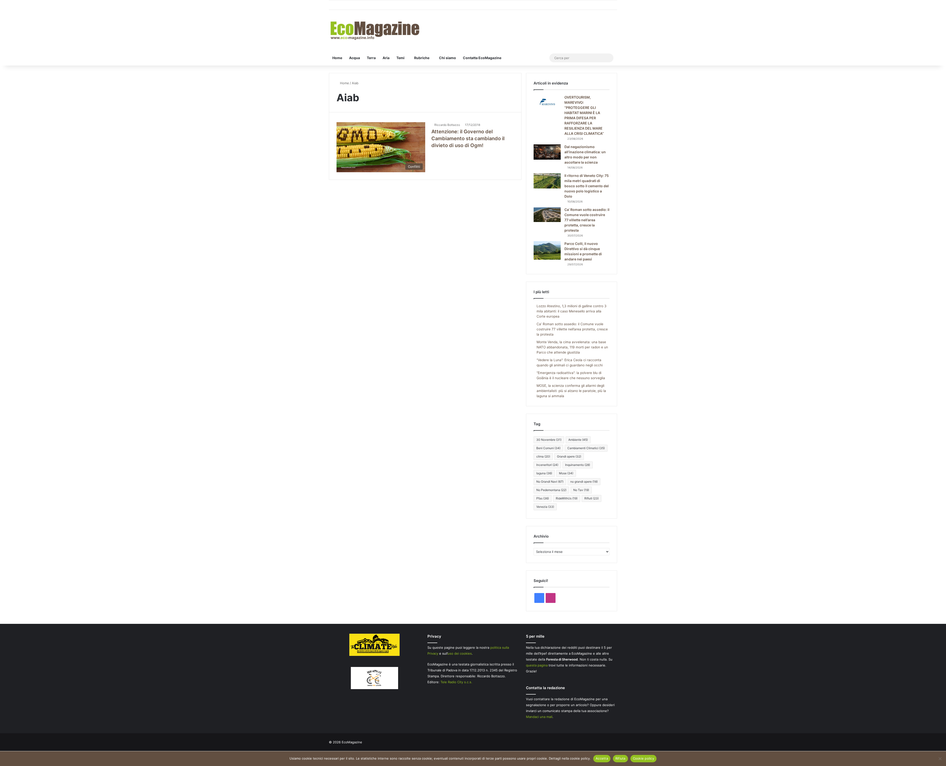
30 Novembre (548, 440)
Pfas (542, 498)
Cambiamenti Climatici (586, 448)
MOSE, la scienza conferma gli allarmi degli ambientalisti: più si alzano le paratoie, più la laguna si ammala (571, 391)
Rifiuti (591, 498)
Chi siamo (447, 58)
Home (337, 58)
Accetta (602, 758)
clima (543, 456)
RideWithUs (566, 498)
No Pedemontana (551, 490)
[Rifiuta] (939, 758)
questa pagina (537, 665)
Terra (371, 58)
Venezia (545, 507)
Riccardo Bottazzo (447, 125)
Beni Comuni (548, 448)
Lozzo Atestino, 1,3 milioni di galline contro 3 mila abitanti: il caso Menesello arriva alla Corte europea (572, 311)
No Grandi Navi (549, 481)
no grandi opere (584, 481)
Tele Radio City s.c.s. (456, 682)
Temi (400, 58)
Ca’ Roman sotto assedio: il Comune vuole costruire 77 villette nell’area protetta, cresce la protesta (586, 219)
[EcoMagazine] (374, 30)
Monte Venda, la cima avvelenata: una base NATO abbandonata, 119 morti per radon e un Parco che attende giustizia (572, 347)
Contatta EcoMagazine (482, 58)
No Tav (581, 490)
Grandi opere (569, 456)
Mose (566, 473)
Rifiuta (620, 758)
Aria (386, 58)
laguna (544, 473)
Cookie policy (643, 758)
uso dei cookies (460, 653)
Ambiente (578, 440)
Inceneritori (547, 465)
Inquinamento (577, 465)
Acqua (354, 58)
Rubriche (421, 58)
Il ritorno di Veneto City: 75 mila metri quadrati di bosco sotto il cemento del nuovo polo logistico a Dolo (586, 185)
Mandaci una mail (539, 717)
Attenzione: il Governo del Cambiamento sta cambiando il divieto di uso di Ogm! (468, 138)
